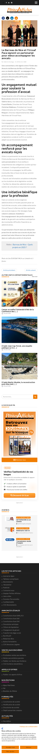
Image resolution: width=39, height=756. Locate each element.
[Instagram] (11, 3)
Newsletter (7, 585)
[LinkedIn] (9, 3)
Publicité (6, 588)
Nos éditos (7, 721)
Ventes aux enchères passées (13, 658)
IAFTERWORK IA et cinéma (23, 520)
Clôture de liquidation (11, 627)
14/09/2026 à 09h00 (23, 539)
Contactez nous (8, 590)
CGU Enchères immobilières (13, 664)
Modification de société (11, 705)
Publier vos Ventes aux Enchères (14, 661)
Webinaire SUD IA (23, 530)
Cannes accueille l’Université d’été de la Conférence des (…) (18, 310)
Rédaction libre (8, 639)
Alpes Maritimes (9, 685)
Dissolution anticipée (10, 624)
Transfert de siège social (12, 633)
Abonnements (8, 582)
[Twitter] (3, 3)
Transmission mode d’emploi (23, 542)
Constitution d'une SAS (11, 618)
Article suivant (31, 270)
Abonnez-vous (21, 460)
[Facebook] (6, 3)
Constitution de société (11, 702)
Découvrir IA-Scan (20, 495)
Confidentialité (8, 602)
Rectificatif (7, 636)
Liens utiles (7, 596)
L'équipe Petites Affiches (12, 593)
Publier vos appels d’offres (12, 674)
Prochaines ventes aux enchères (14, 655)
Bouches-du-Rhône (10, 691)
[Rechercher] (35, 397)
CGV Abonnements (10, 605)
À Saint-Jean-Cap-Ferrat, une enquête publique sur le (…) (17, 347)
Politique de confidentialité (28, 726)
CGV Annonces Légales (11, 644)
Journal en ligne (8, 576)
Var (4, 688)
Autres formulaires (10, 641)
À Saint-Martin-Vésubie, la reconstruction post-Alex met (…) (18, 383)
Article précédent (9, 270)
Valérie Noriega (9, 62)
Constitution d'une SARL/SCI (13, 616)
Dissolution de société (11, 707)
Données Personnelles (11, 599)
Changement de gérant (11, 630)
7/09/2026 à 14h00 (23, 528)
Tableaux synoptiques (11, 579)
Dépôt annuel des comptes (12, 710)
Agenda (5, 510)
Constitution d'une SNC (11, 621)
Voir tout (34, 276)
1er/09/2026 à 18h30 (24, 517)
